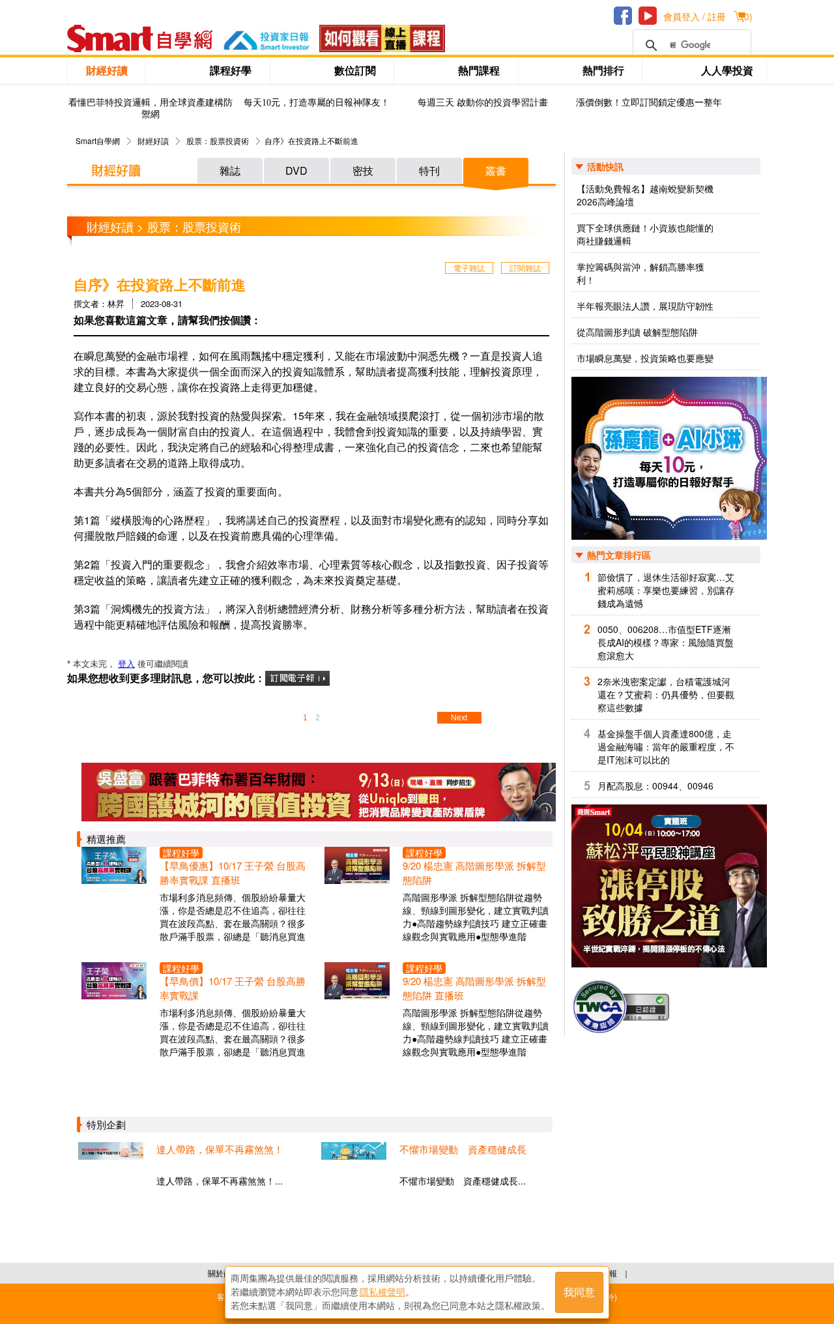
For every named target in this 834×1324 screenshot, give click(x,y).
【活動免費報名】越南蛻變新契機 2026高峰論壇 (645, 195)
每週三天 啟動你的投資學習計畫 (483, 103)
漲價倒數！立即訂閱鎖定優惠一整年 (649, 103)
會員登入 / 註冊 (694, 16)
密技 (362, 170)
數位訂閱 (355, 70)
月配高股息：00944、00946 (655, 785)
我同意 (579, 1292)
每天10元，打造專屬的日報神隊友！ (317, 103)
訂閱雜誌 (525, 267)
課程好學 (231, 70)
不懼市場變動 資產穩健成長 (462, 1149)
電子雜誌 (469, 267)
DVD (296, 170)
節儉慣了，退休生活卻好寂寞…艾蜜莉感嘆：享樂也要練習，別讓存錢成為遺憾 (665, 590)
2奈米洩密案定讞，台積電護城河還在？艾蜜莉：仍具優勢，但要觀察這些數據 (665, 694)
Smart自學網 (98, 140)
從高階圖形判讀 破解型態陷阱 (637, 331)
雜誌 (230, 170)
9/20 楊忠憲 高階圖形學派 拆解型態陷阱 (474, 873)
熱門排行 (603, 70)
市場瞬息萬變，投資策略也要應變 (645, 357)
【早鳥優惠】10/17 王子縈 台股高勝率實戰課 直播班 (233, 873)
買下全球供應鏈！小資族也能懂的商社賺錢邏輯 (645, 234)
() (747, 16)
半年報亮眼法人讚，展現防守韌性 (645, 305)
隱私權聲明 (382, 1292)
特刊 (429, 170)
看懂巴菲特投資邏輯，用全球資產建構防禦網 (150, 108)
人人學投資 (727, 70)
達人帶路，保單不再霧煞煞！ (219, 1149)
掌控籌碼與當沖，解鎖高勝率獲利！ (640, 273)
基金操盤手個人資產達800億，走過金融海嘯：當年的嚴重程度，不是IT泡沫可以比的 (665, 746)
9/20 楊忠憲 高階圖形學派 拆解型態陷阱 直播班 (474, 988)
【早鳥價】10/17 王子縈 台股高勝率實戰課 (233, 988)
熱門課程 (479, 70)
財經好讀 (107, 70)
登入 (126, 664)
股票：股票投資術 (217, 140)
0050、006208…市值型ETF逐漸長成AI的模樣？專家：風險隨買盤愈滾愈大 (665, 642)
